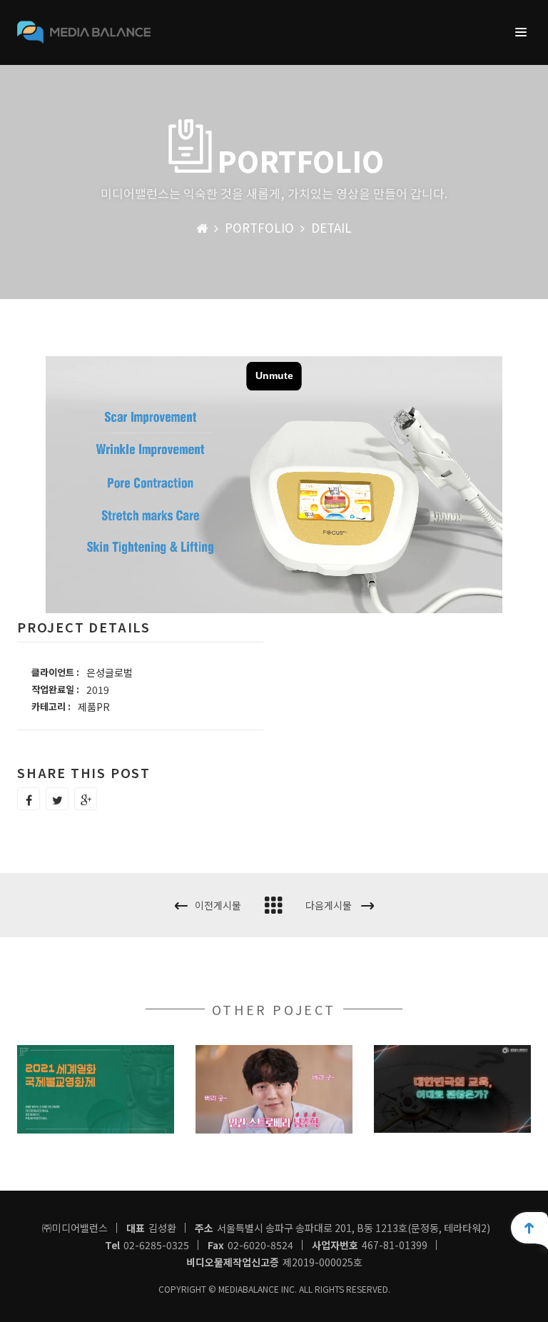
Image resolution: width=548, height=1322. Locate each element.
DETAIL (331, 227)
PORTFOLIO (259, 227)
